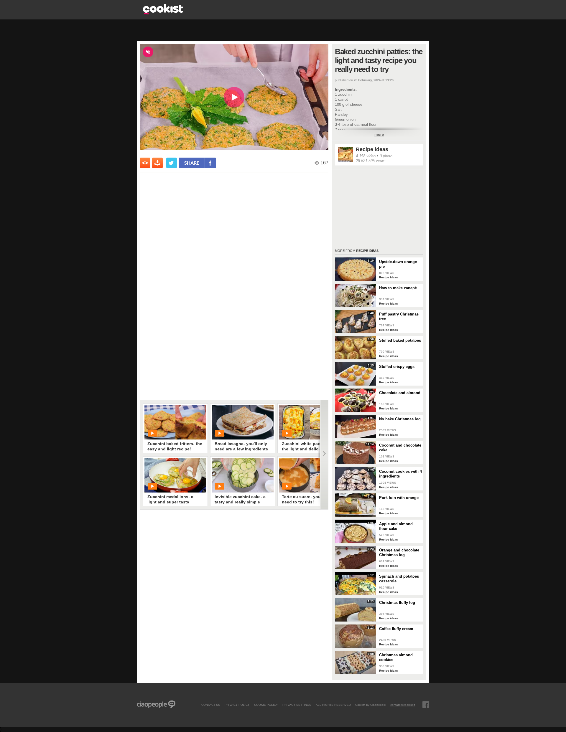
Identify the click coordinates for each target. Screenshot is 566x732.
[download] (157, 163)
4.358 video (366, 156)
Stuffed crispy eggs (396, 366)
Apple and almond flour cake (396, 526)
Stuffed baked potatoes (400, 340)
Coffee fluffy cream (396, 629)
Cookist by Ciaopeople (370, 704)
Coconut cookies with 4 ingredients (400, 473)
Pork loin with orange (399, 497)
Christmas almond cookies (396, 657)
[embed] (145, 163)
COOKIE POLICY (266, 704)
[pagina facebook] (425, 704)
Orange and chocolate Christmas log (399, 552)
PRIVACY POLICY (237, 704)
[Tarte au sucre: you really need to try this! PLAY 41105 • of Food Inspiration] (310, 475)
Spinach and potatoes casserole (399, 578)
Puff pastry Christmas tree (399, 316)
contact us (210, 704)
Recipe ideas (372, 149)
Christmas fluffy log (397, 602)
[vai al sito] (163, 12)
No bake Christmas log (400, 419)
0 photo (386, 156)
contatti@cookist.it (402, 704)
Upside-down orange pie (398, 264)
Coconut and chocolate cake (400, 447)
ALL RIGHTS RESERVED (333, 704)
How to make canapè (398, 288)
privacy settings (296, 704)
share (191, 163)
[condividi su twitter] (171, 163)
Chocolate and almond (399, 393)
